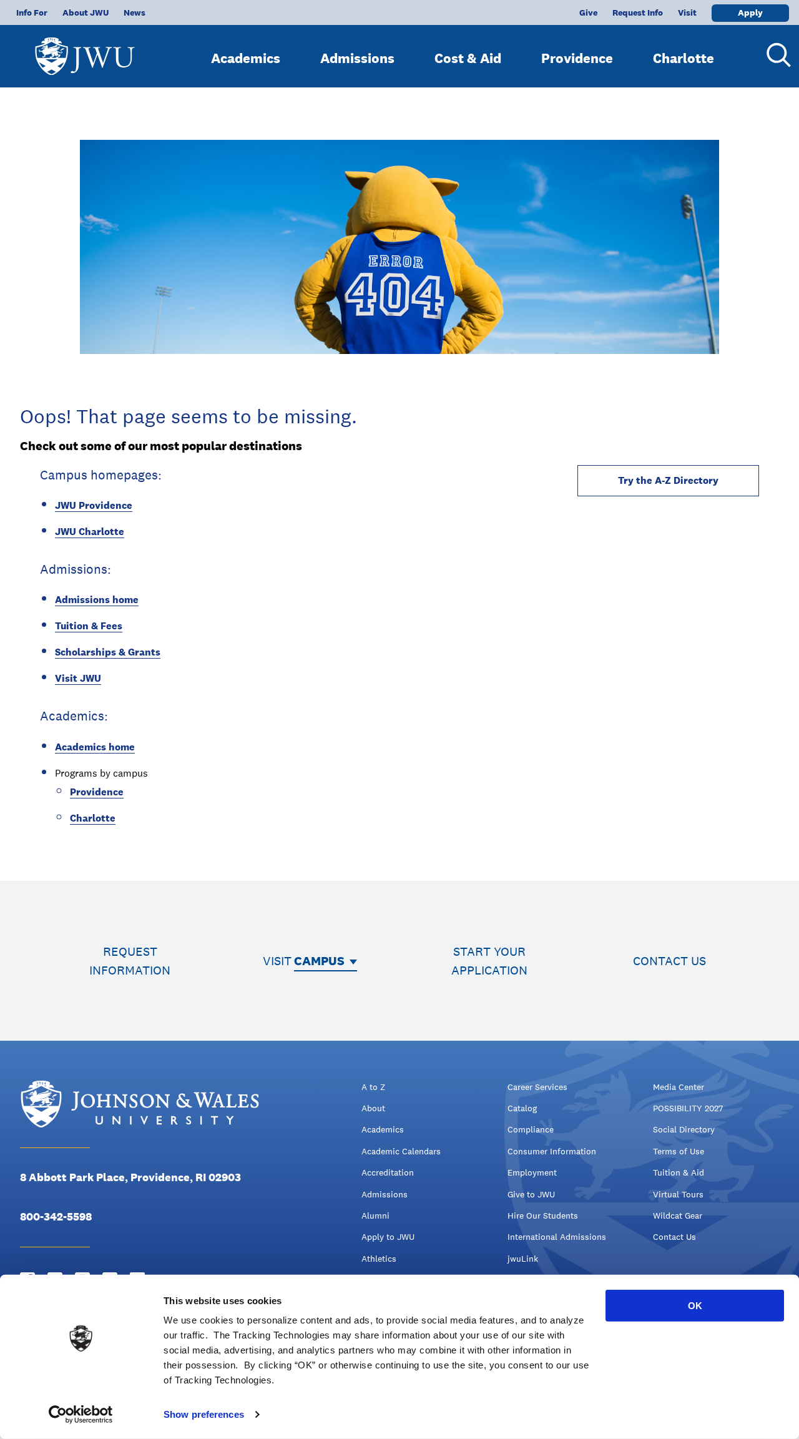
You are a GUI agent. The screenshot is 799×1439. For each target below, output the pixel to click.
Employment (532, 1172)
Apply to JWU (387, 1236)
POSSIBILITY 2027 (688, 1108)
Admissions (357, 58)
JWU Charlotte (89, 531)
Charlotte (683, 58)
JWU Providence (93, 505)
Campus (319, 961)
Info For (31, 12)
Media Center (678, 1087)
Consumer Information (551, 1151)
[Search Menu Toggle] (774, 55)
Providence (577, 58)
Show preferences (204, 1414)
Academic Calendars (401, 1151)
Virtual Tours (678, 1194)
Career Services (537, 1087)
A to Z (373, 1087)
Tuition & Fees (88, 625)
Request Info (637, 12)
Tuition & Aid (678, 1172)
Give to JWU (531, 1194)
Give (588, 12)
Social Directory (684, 1129)
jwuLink (522, 1258)
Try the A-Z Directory (668, 480)
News (134, 12)
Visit (687, 12)
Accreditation (387, 1172)
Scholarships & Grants (107, 652)
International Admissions (556, 1236)
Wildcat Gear (677, 1215)
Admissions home (97, 599)
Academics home (95, 747)
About (373, 1108)
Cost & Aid (467, 58)
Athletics (378, 1258)
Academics (245, 58)
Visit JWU (78, 678)
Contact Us (674, 1236)
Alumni (375, 1215)
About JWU (85, 12)
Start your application (489, 960)
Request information (129, 960)
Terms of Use (678, 1151)
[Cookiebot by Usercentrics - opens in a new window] (80, 1414)
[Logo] (85, 50)
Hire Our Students (542, 1215)
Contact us (669, 961)
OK (695, 1305)
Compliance (530, 1129)
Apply (750, 12)
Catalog (522, 1108)
